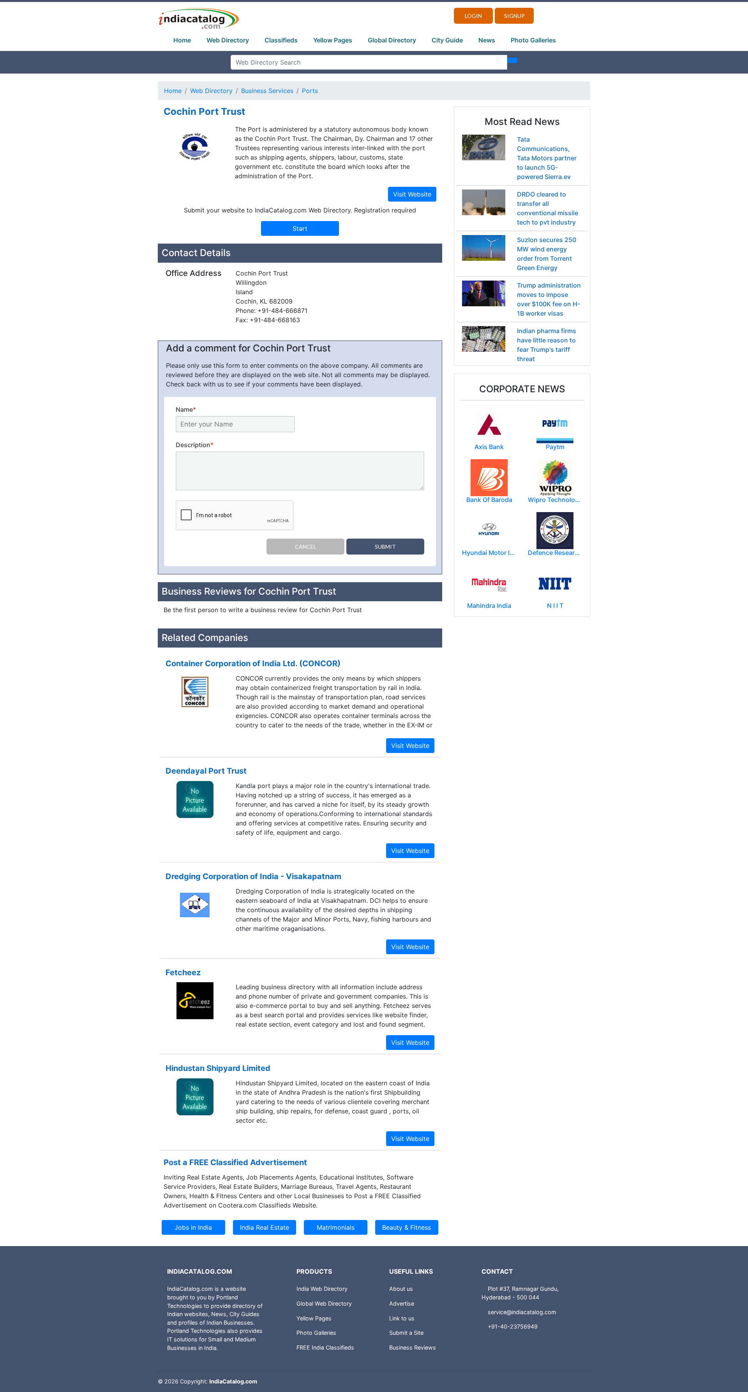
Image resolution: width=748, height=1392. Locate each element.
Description (194, 445)
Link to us (402, 1318)
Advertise (401, 1303)
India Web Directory (322, 1288)
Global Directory (392, 40)
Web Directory (227, 40)
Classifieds (281, 40)
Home (182, 40)
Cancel (305, 546)
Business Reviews (412, 1347)
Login (473, 15)
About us (401, 1288)
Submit (385, 546)
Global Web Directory (324, 1303)
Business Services (267, 91)
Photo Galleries (533, 40)
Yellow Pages (332, 40)
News (486, 40)
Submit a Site (406, 1332)
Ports (310, 91)
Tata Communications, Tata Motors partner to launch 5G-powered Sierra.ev (547, 158)
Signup (514, 15)
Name (186, 409)
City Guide (447, 40)
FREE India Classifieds (325, 1347)
